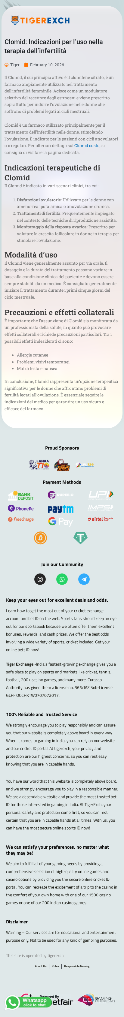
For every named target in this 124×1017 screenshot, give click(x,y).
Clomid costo (87, 145)
